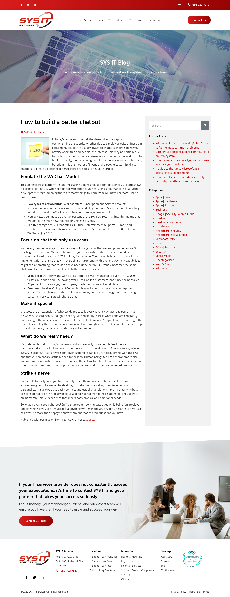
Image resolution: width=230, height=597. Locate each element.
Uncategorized (165, 260)
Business (161, 210)
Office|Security (165, 247)
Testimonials (154, 20)
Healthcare (163, 226)
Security (161, 251)
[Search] (205, 125)
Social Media (163, 256)
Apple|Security (165, 205)
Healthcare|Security (168, 231)
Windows (161, 268)
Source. (90, 420)
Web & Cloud (164, 264)
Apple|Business (166, 197)
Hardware (162, 218)
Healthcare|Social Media (171, 235)
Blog (138, 20)
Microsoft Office (166, 239)
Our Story (85, 20)
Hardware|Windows (168, 222)
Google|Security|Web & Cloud (175, 214)
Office (159, 243)
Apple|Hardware (166, 201)
